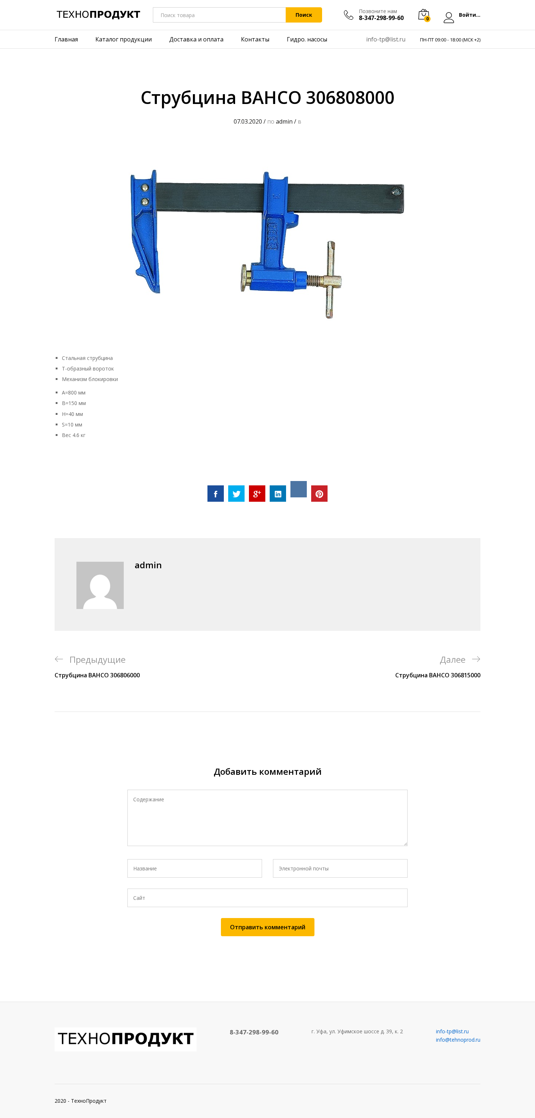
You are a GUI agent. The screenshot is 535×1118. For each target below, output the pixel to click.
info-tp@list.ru (385, 39)
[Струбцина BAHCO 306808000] (215, 493)
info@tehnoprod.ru (458, 1039)
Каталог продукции (123, 39)
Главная (66, 39)
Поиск (304, 14)
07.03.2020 (248, 121)
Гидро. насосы (307, 39)
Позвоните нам (378, 11)
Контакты (255, 39)
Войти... (469, 15)
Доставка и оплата (196, 39)
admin (284, 121)
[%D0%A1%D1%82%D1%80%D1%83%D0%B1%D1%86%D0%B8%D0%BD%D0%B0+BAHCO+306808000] (236, 493)
